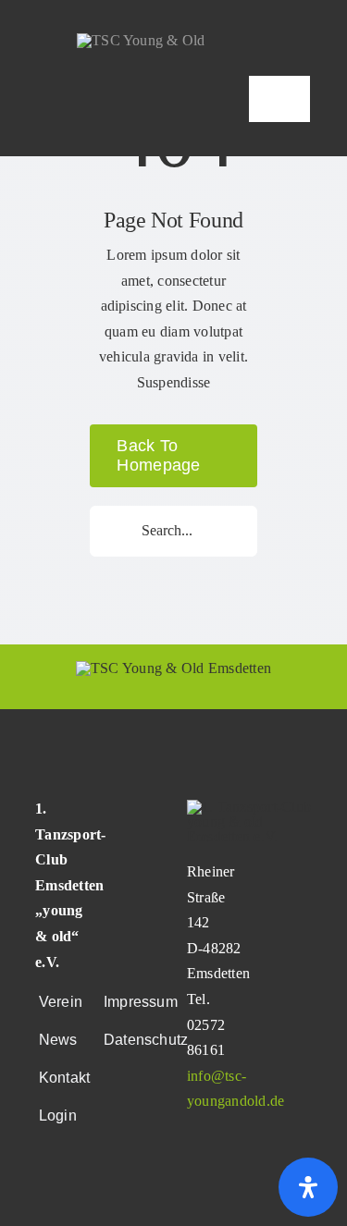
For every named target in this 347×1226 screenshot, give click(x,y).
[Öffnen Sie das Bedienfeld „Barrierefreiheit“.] (308, 1187)
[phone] (100, 1192)
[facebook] (40, 1192)
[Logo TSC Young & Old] (141, 40)
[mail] (70, 1192)
